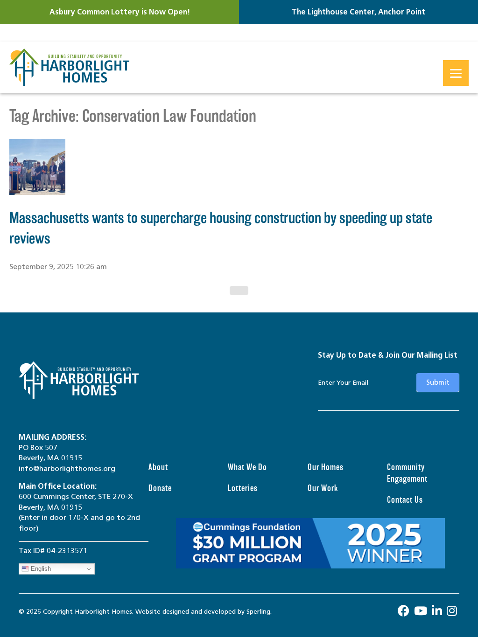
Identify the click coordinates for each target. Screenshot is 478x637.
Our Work (323, 488)
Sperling (258, 612)
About (158, 467)
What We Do (247, 467)
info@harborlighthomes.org (67, 468)
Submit (438, 382)
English (40, 568)
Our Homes (326, 467)
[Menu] (456, 73)
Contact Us (405, 499)
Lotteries (243, 488)
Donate (160, 488)
